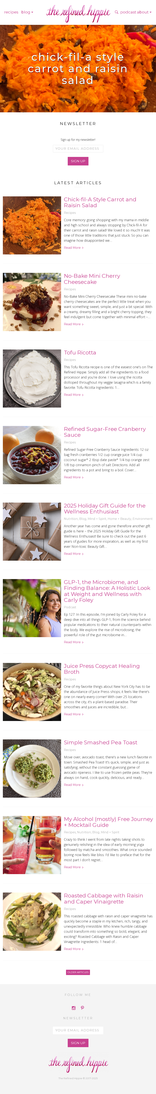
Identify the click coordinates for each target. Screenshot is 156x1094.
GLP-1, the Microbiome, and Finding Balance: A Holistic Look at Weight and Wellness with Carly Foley (107, 591)
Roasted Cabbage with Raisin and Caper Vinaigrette (103, 898)
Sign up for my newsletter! (78, 140)
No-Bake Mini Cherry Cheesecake (92, 279)
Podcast (128, 12)
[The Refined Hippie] (78, 12)
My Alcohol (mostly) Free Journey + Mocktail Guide (108, 822)
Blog (25, 12)
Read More (72, 247)
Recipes (11, 12)
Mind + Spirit (97, 519)
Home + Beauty (119, 519)
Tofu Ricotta (80, 352)
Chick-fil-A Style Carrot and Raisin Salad (100, 202)
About (143, 12)
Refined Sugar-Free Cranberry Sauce (105, 432)
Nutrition (71, 519)
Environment (143, 519)
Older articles (78, 972)
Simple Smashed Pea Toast (100, 742)
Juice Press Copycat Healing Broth (102, 669)
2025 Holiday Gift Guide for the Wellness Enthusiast (105, 509)
